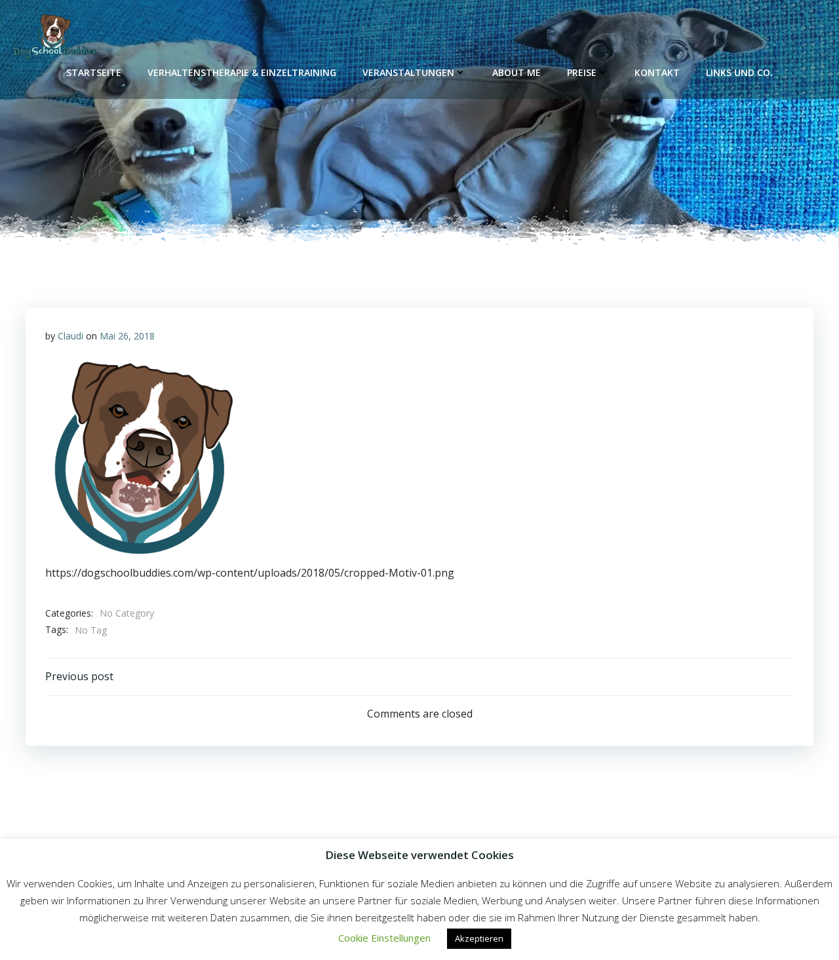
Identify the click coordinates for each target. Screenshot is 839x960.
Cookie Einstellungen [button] (384, 937)
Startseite (93, 72)
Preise (581, 72)
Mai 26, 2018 (127, 336)
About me (516, 72)
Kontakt (657, 72)
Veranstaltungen (408, 72)
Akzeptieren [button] (479, 938)
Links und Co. (739, 72)
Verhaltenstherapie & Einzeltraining (241, 72)
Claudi (70, 336)
